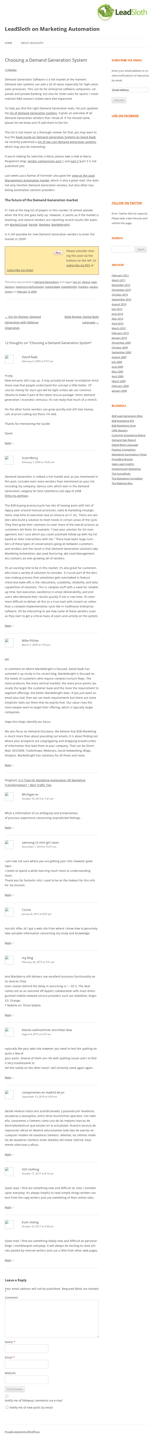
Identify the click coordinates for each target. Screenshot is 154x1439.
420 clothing (30, 1169)
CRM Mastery (120, 430)
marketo (83, 287)
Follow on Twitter (127, 203)
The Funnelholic (121, 473)
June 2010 (117, 314)
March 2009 (119, 381)
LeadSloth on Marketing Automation (52, 28)
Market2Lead (18, 225)
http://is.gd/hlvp (16, 496)
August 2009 (119, 357)
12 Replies (11, 70)
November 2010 (121, 290)
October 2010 (120, 294)
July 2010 (117, 309)
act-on (77, 282)
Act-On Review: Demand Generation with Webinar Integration (23, 322)
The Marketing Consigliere (127, 478)
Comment (11, 1297)
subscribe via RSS (78, 265)
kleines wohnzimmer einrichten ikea (47, 1030)
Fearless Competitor (124, 449)
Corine (26, 910)
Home (8, 43)
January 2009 (119, 391)
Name (10, 1342)
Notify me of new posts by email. (32, 1407)
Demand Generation (46, 282)
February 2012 (120, 275)
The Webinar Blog (122, 483)
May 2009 (117, 371)
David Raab (29, 357)
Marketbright (60, 225)
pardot (94, 287)
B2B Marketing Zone (124, 425)
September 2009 (121, 352)
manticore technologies (30, 287)
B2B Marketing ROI (123, 421)
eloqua (86, 282)
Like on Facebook (125, 116)
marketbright (69, 287)
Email (10, 1357)
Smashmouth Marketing (126, 469)
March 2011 (119, 280)
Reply (8, 443)
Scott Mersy (30, 458)
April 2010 (117, 323)
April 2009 (117, 376)
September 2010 (121, 299)
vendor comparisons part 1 (45, 161)
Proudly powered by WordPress (22, 1431)
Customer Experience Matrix (129, 435)
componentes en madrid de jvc (43, 1092)
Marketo (44, 225)
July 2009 (117, 362)
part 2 (75, 161)
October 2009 (120, 347)
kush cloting (30, 1222)
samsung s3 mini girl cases (40, 842)
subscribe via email (20, 270)
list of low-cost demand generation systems (67, 142)
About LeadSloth (32, 43)
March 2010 (119, 328)
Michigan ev (30, 794)
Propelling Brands (122, 459)
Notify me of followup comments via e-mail (33, 1400)
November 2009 (121, 342)
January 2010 (119, 338)
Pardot (33, 225)
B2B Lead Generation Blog (127, 416)
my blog (27, 958)
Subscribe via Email (127, 60)
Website (10, 1373)
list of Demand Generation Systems (33, 113)
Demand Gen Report (124, 440)
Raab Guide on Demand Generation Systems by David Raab (56, 137)
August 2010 (119, 304)
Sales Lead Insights (123, 464)
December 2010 (121, 285)
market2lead (52, 287)
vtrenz (8, 291)
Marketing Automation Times (129, 454)
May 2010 (117, 318)
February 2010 (120, 333)
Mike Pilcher (30, 640)
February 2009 (120, 386)
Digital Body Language (125, 445)
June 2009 (117, 367)
